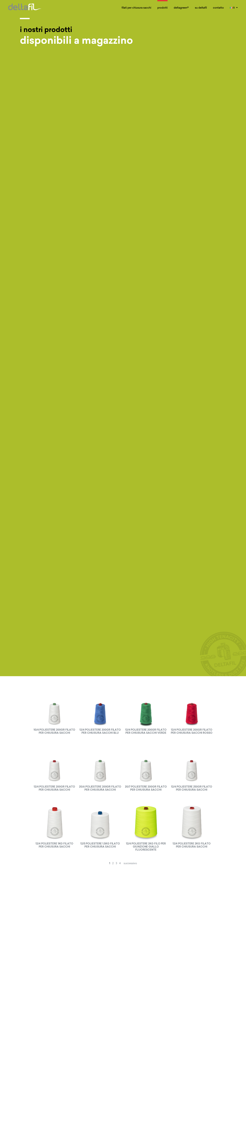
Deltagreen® (181, 7)
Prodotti (162, 7)
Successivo (130, 863)
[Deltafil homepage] (25, 5)
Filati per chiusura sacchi (136, 7)
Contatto (218, 7)
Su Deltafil (201, 7)
